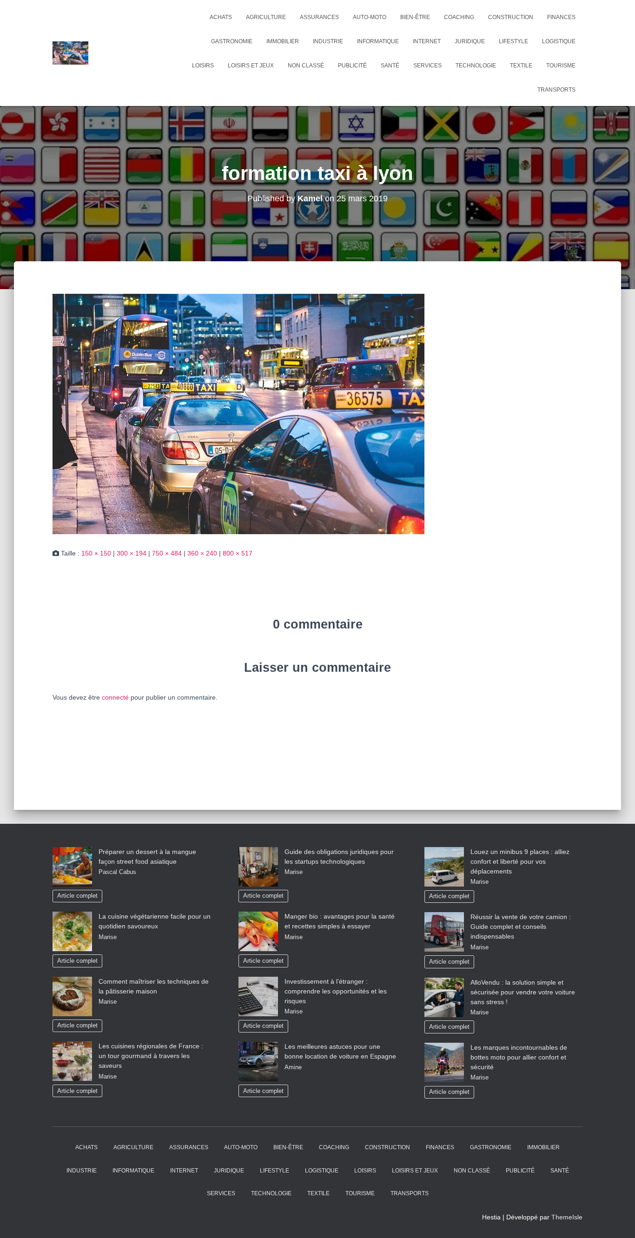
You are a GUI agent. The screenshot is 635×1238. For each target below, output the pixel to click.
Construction (510, 17)
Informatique (378, 41)
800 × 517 (237, 553)
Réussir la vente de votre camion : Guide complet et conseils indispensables (520, 926)
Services (427, 65)
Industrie (328, 41)
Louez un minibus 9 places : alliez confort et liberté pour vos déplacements (519, 861)
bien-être (415, 17)
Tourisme (560, 65)
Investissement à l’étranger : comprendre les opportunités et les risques (335, 991)
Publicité (352, 65)
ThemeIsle (566, 1217)
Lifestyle (513, 41)
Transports (556, 89)
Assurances (319, 17)
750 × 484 (167, 553)
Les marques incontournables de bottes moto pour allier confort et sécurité (518, 1057)
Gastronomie (231, 41)
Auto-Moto (369, 17)
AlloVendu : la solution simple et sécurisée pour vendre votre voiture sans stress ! (522, 992)
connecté (115, 697)
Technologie (476, 65)
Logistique (558, 41)
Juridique (470, 41)
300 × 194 (131, 553)
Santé (390, 65)
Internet (427, 41)
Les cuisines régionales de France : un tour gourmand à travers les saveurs (151, 1055)
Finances (561, 17)
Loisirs (203, 65)
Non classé (306, 65)
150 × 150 (96, 553)
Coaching (459, 17)
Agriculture (266, 17)
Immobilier (282, 41)
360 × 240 (202, 553)
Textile (521, 65)
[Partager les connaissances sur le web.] (70, 53)
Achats (221, 17)
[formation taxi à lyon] (238, 413)
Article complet (77, 896)
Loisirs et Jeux (251, 65)
